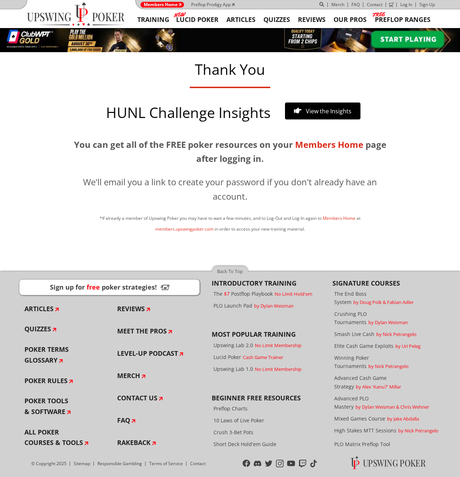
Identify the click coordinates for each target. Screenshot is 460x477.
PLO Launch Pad (253, 305)
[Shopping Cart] (391, 4)
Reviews (131, 308)
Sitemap (82, 463)
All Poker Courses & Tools (53, 437)
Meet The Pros (142, 331)
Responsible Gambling (119, 463)
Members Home (161, 5)
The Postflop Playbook (262, 293)
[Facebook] (246, 463)
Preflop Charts (230, 408)
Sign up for (109, 287)
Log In (406, 4)
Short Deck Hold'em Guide (244, 444)
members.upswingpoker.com (184, 229)
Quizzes (37, 328)
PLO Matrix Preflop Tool (362, 444)
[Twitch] (303, 463)
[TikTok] (313, 463)
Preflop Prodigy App (211, 4)
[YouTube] (291, 463)
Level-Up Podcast (147, 353)
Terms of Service (166, 463)
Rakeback (134, 442)
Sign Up (427, 4)
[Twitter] (268, 463)
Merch (337, 4)
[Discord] (257, 463)
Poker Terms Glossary (46, 354)
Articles (39, 308)
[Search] (322, 4)
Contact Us (137, 398)
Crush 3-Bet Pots (233, 432)
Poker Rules (46, 380)
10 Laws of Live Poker (238, 420)
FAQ (355, 4)
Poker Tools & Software (46, 406)
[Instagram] (280, 463)
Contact (374, 4)
